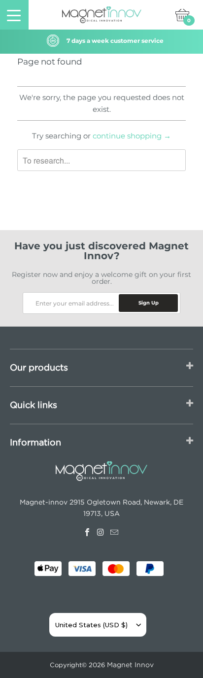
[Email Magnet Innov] (115, 531)
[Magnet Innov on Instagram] (101, 531)
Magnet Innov (130, 665)
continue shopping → (132, 135)
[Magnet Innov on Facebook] (88, 531)
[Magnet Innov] (101, 15)
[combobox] (91, 625)
